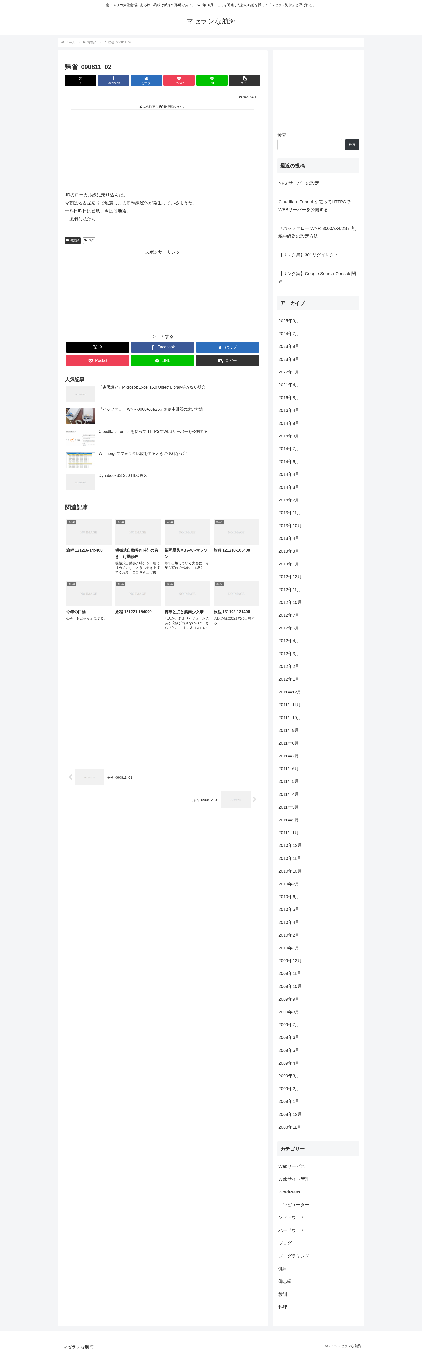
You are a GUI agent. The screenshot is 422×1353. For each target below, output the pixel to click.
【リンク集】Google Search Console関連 (317, 277)
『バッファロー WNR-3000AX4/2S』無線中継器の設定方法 (317, 232)
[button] (244, 80)
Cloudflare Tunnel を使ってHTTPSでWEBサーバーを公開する (314, 205)
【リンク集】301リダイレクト (308, 254)
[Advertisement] (162, 149)
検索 (281, 135)
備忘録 (74, 240)
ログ (91, 240)
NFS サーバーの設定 (298, 183)
